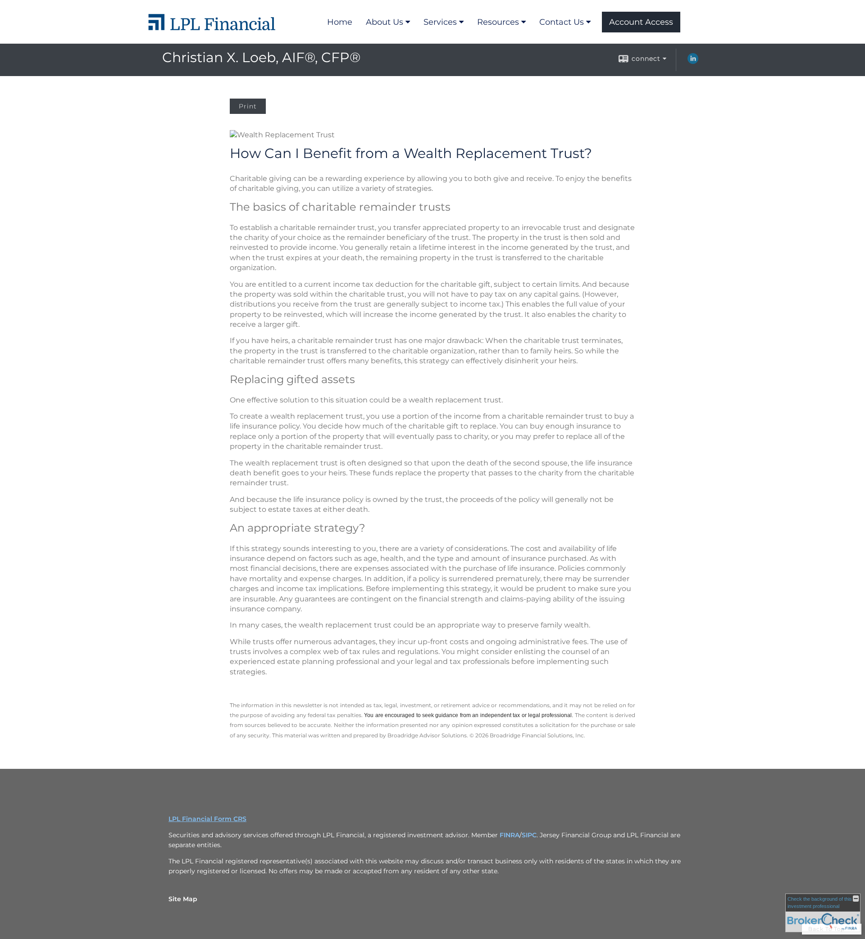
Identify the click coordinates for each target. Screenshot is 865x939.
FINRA (509, 835)
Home (339, 22)
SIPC (529, 835)
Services (440, 22)
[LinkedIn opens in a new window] (692, 62)
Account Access (641, 22)
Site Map (182, 899)
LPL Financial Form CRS (207, 819)
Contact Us (561, 22)
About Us (384, 22)
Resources (498, 22)
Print (248, 106)
